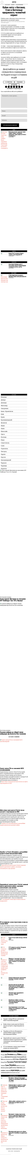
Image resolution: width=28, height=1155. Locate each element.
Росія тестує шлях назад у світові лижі (18, 938)
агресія (18, 1065)
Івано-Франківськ (7, 411)
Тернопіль (4, 448)
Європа (3, 1054)
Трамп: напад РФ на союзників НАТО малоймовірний (12, 769)
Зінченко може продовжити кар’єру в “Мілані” (16, 993)
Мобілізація (10, 1059)
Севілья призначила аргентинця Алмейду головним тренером (17, 978)
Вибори (15, 1054)
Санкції (23, 1061)
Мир (7, 1059)
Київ (2, 414)
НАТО (14, 1059)
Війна (19, 1054)
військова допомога (5, 1067)
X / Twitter (9, 82)
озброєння (8, 1070)
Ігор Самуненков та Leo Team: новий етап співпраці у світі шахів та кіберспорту (18, 1008)
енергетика (19, 1068)
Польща (2, 1062)
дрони (10, 1068)
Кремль (4, 1059)
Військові (2, 1057)
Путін (5, 1062)
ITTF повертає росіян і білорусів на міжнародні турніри (17, 948)
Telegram (19, 82)
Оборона (22, 1059)
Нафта (17, 1059)
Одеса (3, 434)
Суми (2, 445)
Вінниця (4, 397)
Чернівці (4, 466)
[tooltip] (6, 87)
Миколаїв (4, 431)
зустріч (23, 1067)
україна (8, 1072)
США (19, 1062)
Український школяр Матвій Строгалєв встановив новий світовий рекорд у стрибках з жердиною (16, 986)
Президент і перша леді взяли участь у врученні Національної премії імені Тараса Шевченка (17, 1115)
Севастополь (5, 443)
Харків (3, 454)
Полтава (3, 437)
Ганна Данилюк (12, 25)
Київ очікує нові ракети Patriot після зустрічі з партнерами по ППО (12, 811)
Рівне (3, 440)
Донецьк (4, 403)
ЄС (1, 1054)
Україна (12, 1065)
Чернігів (4, 468)
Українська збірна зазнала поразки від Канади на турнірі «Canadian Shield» (17, 1001)
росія (23, 1070)
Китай (24, 1057)
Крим (3, 417)
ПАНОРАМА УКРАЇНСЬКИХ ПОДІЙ (14, 1149)
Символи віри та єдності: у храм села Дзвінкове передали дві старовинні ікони (17, 1086)
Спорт (13, 4)
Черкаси (3, 463)
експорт (14, 1067)
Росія (16, 1061)
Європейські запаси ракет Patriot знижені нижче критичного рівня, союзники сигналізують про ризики (14, 886)
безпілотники (22, 1065)
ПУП (26, 1059)
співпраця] (3, 1072)
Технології (3, 1065)
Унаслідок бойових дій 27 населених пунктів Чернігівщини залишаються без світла (17, 266)
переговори (15, 1070)
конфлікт (3, 1070)
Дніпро (3, 400)
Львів (2, 428)
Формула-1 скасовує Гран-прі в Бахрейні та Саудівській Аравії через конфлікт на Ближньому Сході (17, 960)
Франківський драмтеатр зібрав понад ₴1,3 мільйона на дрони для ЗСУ (18, 1133)
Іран (6, 1054)
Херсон (3, 457)
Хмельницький (6, 460)
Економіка (14, 1057)
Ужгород (4, 451)
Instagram (14, 84)
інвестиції (18, 1072)
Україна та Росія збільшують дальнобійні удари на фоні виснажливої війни (13, 852)
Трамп (7, 1065)
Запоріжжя (4, 408)
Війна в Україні (24, 1054)
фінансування (12, 1072)
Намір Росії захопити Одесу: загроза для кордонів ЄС (16, 254)
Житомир (4, 405)
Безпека (10, 1054)
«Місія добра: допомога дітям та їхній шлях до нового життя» (17, 1101)
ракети (20, 1070)
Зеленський (20, 1057)
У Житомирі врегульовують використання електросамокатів (17, 276)
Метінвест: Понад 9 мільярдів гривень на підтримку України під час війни (18, 1079)
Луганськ (4, 423)
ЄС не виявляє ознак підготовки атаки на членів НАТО (14, 922)
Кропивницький (6, 420)
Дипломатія (8, 1057)
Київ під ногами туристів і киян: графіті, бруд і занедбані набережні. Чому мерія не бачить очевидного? (17, 133)
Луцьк (3, 425)
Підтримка (10, 1062)
